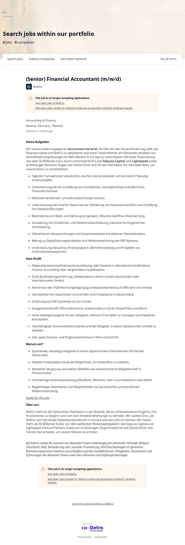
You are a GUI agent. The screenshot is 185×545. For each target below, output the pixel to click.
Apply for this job (37, 398)
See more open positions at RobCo (92, 503)
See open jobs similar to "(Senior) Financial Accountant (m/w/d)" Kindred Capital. (84, 108)
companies (42, 59)
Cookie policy (100, 537)
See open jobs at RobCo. (50, 103)
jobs (15, 59)
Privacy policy (84, 537)
